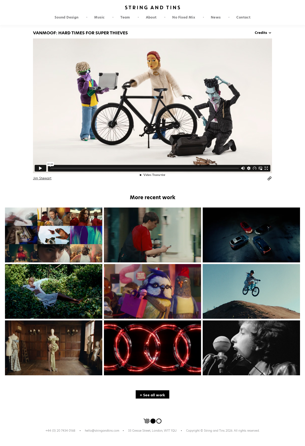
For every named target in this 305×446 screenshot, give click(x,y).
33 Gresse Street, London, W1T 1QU (152, 431)
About (151, 17)
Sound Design (67, 17)
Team (125, 17)
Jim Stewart (42, 178)
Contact (243, 17)
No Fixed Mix (183, 17)
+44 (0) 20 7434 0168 (60, 431)
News (216, 17)
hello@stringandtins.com (102, 431)
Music (99, 17)
